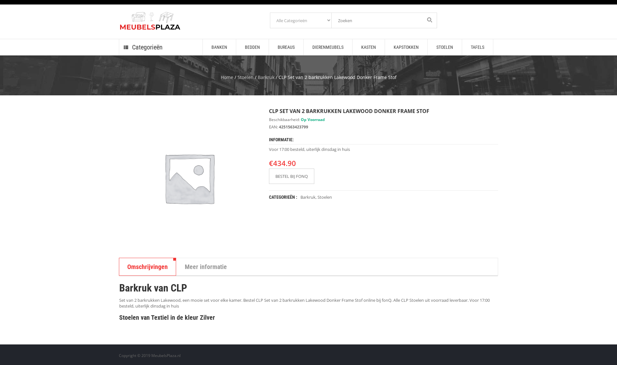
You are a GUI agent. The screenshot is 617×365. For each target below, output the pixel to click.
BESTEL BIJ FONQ (291, 176)
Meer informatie (206, 267)
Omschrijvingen (147, 267)
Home (227, 77)
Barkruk (266, 77)
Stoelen (245, 77)
